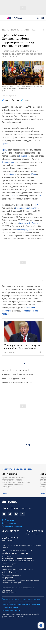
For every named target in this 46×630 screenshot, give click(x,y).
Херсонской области (28, 223)
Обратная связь (9, 523)
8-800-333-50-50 (10, 539)
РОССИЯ (5, 370)
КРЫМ (14, 370)
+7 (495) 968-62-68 (34, 532)
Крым (4, 150)
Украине (23, 156)
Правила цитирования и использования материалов (21, 599)
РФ (39, 196)
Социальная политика (10, 607)
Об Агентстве (8, 520)
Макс (7, 100)
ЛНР (36, 205)
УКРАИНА (23, 370)
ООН (13, 196)
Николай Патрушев (10, 378)
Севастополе (8, 162)
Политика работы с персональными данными (18, 602)
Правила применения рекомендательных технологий (21, 605)
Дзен (17, 100)
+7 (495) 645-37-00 (10, 531)
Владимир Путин (24, 229)
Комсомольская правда (12, 383)
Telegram (28, 100)
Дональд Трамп (9, 374)
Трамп (5, 143)
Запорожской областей (26, 208)
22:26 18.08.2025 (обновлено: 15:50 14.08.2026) (20, 30)
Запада (12, 174)
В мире (29, 383)
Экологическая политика (11, 610)
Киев (33, 174)
